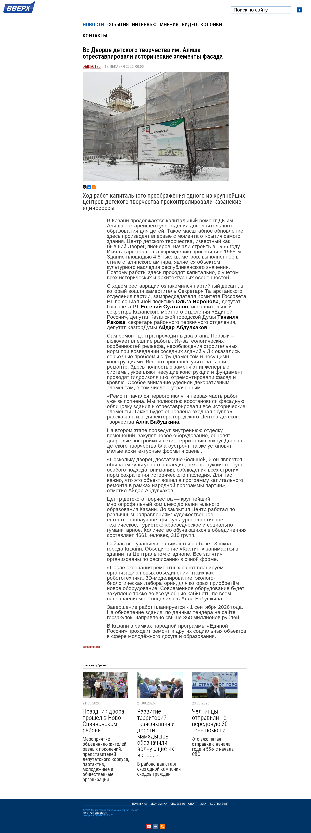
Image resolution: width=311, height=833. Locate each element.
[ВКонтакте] (89, 187)
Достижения (219, 803)
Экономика (158, 803)
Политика (139, 803)
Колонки (211, 24)
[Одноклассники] (94, 187)
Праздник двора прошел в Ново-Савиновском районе (103, 720)
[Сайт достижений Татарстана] (19, 13)
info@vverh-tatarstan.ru (95, 812)
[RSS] (162, 828)
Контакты (95, 36)
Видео (189, 24)
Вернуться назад (91, 646)
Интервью (144, 24)
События (118, 24)
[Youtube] (148, 828)
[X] (84, 187)
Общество (92, 66)
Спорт (192, 803)
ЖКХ (203, 803)
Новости (93, 24)
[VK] (155, 828)
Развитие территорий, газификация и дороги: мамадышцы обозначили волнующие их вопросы (156, 733)
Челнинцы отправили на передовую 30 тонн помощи (210, 720)
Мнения (169, 24)
